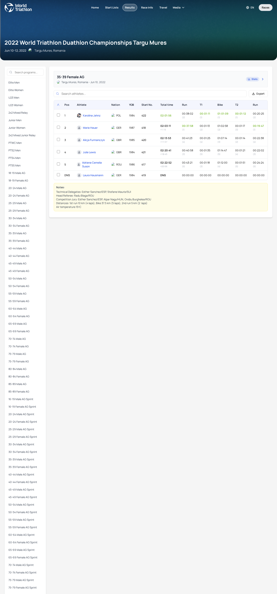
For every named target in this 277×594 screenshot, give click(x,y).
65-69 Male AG (17, 323)
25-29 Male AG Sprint (21, 429)
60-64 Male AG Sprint (21, 535)
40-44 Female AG (18, 256)
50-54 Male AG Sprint (21, 504)
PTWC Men (15, 143)
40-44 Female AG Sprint (22, 482)
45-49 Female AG (18, 271)
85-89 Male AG (17, 384)
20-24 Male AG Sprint (21, 414)
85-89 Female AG (18, 391)
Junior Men (14, 120)
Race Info (147, 7)
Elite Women (15, 90)
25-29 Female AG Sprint (22, 437)
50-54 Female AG (18, 286)
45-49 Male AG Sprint (21, 489)
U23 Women (15, 105)
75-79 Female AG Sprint (22, 587)
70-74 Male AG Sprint (21, 565)
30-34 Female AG (18, 225)
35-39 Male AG (17, 233)
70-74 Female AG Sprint (22, 572)
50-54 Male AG (17, 278)
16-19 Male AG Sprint (20, 399)
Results (130, 7)
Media (177, 7)
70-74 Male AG (17, 339)
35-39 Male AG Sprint (21, 459)
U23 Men (13, 97)
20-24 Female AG (18, 195)
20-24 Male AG (17, 188)
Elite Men (14, 82)
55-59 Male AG (17, 293)
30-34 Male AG (17, 218)
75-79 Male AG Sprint (21, 580)
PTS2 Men (14, 150)
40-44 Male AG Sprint (21, 474)
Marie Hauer (90, 127)
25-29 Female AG (18, 210)
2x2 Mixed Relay (18, 112)
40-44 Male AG (17, 248)
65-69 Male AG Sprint (21, 550)
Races (265, 7)
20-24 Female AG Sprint (22, 421)
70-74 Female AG (18, 346)
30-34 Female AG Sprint (22, 452)
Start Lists (112, 7)
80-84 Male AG (17, 369)
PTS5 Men (14, 165)
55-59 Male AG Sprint (21, 519)
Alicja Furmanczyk (94, 140)
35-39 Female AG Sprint (22, 467)
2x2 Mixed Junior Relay (21, 135)
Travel (163, 7)
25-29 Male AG (17, 203)
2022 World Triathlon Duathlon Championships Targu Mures (86, 42)
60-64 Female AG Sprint (22, 542)
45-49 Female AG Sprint (22, 497)
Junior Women (16, 127)
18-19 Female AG (18, 180)
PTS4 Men (14, 158)
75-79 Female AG (18, 361)
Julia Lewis (89, 152)
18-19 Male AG (16, 173)
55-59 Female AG (18, 301)
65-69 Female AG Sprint (22, 557)
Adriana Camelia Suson (92, 164)
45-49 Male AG (17, 263)
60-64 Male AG (17, 308)
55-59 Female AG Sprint (22, 527)
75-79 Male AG (17, 354)
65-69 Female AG (19, 331)
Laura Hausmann (93, 175)
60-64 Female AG (19, 316)
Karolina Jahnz (91, 115)
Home (95, 7)
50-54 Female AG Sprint (22, 512)
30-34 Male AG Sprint (21, 444)
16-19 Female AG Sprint (22, 406)
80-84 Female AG (18, 376)
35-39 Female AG (18, 241)
